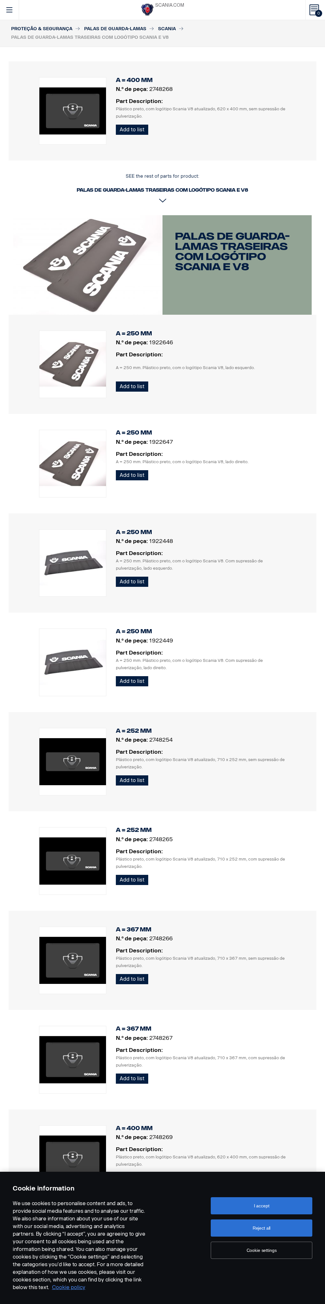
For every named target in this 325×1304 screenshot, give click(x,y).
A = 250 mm (134, 333)
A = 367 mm (133, 929)
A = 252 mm (134, 731)
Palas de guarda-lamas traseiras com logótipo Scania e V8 (232, 251)
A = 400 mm (134, 1128)
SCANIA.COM (169, 5)
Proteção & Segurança (41, 28)
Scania (167, 28)
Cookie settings (262, 1250)
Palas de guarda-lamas (115, 28)
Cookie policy (68, 1287)
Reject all (262, 1228)
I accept (261, 1205)
